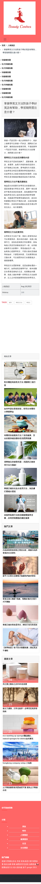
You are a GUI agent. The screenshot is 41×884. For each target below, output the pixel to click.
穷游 (18, 861)
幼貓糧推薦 (6, 60)
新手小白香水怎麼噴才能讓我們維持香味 (19, 576)
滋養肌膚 (32, 864)
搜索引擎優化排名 (9, 861)
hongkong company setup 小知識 (17, 763)
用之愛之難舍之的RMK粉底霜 (15, 684)
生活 (24, 843)
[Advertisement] (20, 327)
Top (37, 864)
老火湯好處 (17, 867)
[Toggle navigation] (5, 39)
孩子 (24, 867)
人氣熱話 (11, 45)
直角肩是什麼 (26, 861)
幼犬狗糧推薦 (7, 64)
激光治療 (7, 864)
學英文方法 (19, 302)
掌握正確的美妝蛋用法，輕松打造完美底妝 (20, 625)
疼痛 (13, 864)
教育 (10, 302)
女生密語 (24, 848)
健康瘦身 (24, 839)
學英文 (28, 302)
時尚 (24, 831)
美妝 (24, 826)
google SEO (32, 867)
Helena (5, 292)
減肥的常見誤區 (22, 864)
